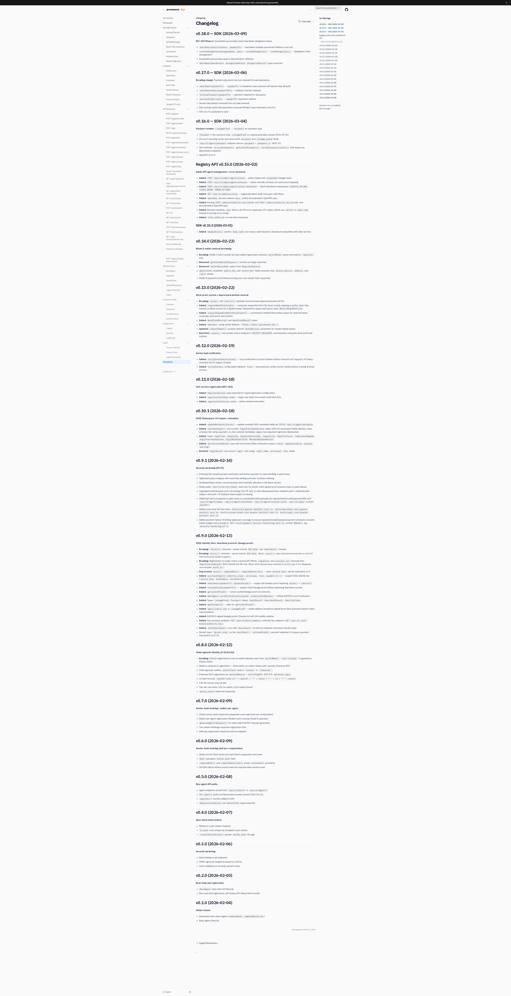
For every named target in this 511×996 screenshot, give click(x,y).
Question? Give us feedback (329, 105)
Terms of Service (173, 347)
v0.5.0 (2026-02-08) (327, 83)
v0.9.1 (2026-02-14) (327, 64)
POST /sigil (170, 128)
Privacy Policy (171, 352)
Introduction (168, 18)
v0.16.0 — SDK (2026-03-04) (331, 31)
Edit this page (324, 109)
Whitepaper (168, 23)
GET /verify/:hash (173, 203)
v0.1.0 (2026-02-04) (327, 97)
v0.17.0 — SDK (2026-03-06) (331, 28)
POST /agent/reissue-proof (177, 152)
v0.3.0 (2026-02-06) (327, 90)
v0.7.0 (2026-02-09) (327, 75)
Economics (170, 80)
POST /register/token (175, 118)
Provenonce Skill (169, 299)
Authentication (172, 56)
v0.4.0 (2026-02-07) (327, 86)
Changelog (167, 362)
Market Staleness (173, 95)
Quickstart (170, 37)
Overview (170, 304)
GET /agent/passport (175, 179)
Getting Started (169, 27)
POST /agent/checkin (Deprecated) (175, 260)
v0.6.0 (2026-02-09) (327, 79)
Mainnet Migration (173, 61)
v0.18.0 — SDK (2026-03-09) (331, 24)
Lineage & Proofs (173, 104)
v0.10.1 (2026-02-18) (328, 60)
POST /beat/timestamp (176, 227)
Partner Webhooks (173, 244)
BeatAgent (170, 271)
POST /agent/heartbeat (176, 147)
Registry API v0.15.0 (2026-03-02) (332, 36)
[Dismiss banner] (506, 3)
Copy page (306, 21)
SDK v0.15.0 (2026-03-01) (331, 42)
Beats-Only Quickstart (175, 47)
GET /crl (169, 213)
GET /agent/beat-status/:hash (173, 192)
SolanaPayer (171, 280)
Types (168, 295)
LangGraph (170, 338)
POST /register (172, 114)
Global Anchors (172, 90)
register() (170, 276)
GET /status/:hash (173, 198)
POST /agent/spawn (174, 157)
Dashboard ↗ (168, 371)
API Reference (169, 109)
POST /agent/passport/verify (176, 184)
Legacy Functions (173, 290)
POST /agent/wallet (174, 123)
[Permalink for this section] (249, 33)
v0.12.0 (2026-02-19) (328, 53)
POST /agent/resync (174, 162)
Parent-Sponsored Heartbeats (173, 172)
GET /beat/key (172, 222)
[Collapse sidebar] (190, 992)
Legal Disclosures (173, 357)
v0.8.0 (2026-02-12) (327, 71)
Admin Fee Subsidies (174, 249)
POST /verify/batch (174, 208)
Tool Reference (172, 314)
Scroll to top (324, 112)
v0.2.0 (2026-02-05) (327, 94)
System (168, 992)
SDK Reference (169, 266)
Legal (165, 343)
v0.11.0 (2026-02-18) (328, 56)
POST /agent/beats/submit (177, 142)
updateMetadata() (174, 285)
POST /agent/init (173, 138)
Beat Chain (170, 85)
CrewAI (169, 328)
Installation (171, 51)
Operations (170, 75)
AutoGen (169, 333)
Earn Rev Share (172, 319)
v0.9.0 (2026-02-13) (327, 68)
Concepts (167, 66)
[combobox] (328, 8)
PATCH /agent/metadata (176, 133)
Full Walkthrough (173, 42)
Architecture (171, 71)
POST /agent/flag (173, 166)
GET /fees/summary (174, 232)
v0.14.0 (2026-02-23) (328, 45)
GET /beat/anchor (173, 217)
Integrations (168, 323)
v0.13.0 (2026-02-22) (328, 49)
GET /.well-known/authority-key (174, 238)
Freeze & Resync (173, 99)
